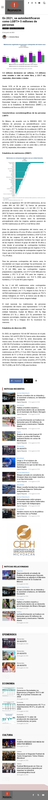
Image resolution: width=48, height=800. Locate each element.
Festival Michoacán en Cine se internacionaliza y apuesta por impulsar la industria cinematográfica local (29, 769)
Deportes (20, 570)
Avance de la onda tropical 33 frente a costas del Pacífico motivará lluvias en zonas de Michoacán (29, 437)
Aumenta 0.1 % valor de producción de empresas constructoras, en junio (27, 719)
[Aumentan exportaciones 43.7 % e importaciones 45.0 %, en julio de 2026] (8, 706)
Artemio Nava (14, 37)
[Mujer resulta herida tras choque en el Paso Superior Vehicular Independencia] (8, 489)
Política (19, 417)
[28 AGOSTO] (8, 667)
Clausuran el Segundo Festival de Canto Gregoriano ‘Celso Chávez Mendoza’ (31, 756)
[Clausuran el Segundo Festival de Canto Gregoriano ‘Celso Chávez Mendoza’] (8, 756)
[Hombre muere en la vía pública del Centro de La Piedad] (8, 513)
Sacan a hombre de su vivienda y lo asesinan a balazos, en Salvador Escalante (31, 397)
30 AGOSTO (22, 449)
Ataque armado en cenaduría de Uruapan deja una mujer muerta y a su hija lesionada (31, 477)
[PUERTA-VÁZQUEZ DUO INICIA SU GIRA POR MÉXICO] (8, 744)
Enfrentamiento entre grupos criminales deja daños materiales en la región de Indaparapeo (31, 501)
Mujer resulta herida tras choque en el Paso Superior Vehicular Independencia (30, 489)
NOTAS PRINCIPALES (17, 28)
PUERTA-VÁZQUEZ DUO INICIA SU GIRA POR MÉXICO (30, 743)
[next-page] (7, 676)
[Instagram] (32, 3)
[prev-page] (3, 676)
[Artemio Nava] (4, 37)
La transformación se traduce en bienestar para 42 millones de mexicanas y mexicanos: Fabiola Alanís (30, 423)
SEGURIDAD (20, 405)
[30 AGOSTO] (8, 450)
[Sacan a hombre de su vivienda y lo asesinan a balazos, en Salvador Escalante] (8, 397)
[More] (36, 381)
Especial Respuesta (22, 402)
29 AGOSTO (22, 653)
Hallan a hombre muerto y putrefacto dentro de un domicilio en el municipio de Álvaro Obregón (31, 410)
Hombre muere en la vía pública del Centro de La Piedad (30, 513)
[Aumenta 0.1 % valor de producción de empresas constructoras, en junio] (8, 719)
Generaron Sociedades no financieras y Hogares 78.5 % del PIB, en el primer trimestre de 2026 (30, 693)
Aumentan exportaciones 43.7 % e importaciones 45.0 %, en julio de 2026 (31, 707)
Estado (5, 28)
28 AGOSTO (22, 665)
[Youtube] (39, 3)
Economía (20, 688)
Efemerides (20, 446)
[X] (35, 3)
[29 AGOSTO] (8, 655)
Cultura (19, 739)
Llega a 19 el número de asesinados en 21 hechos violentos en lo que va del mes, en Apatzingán (31, 464)
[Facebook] (28, 3)
